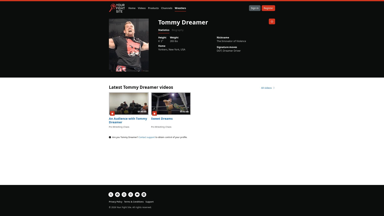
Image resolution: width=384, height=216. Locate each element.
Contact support (147, 137)
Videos (142, 8)
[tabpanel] (216, 44)
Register (268, 8)
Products (153, 8)
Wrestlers (180, 8)
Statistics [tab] (163, 30)
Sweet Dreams (162, 119)
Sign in (255, 8)
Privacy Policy (115, 201)
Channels (166, 8)
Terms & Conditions (134, 201)
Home (131, 8)
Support (150, 201)
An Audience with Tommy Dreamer (128, 120)
